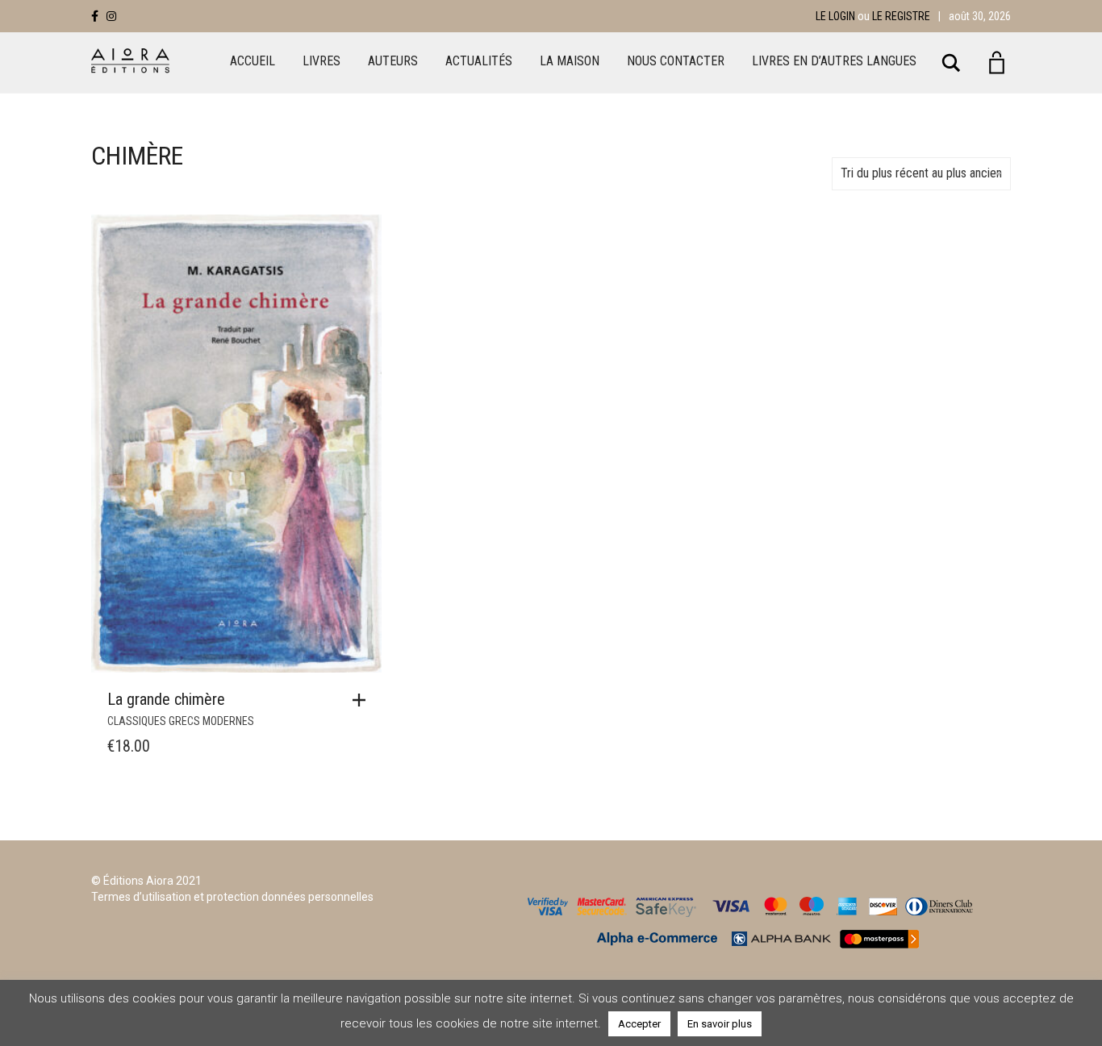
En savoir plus (719, 1024)
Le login (835, 16)
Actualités (478, 61)
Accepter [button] (639, 1024)
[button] (363, 700)
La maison (569, 61)
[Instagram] (111, 16)
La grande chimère (166, 699)
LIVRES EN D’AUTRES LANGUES (834, 61)
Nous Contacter (675, 61)
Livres (321, 61)
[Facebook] (94, 16)
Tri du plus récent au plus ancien (921, 173)
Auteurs (393, 61)
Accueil (252, 61)
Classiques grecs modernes (180, 721)
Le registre (901, 16)
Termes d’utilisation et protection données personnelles (232, 896)
